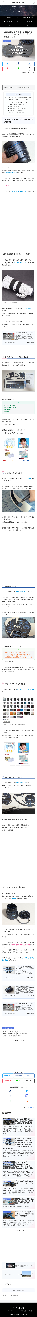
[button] (33, 621)
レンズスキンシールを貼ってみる (18, 102)
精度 (13, 1036)
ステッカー (19, 1031)
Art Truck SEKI (18, 2)
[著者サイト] (10, 1091)
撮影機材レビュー (8, 1028)
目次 (16, 94)
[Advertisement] (18, 79)
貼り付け (19, 1036)
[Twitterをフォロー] (26, 1091)
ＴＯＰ (10, 1311)
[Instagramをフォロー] (26, 1096)
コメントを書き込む (18, 1290)
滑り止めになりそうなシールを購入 (18, 100)
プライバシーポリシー (27, 1311)
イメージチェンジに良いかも (17, 113)
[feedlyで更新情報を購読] (10, 1101)
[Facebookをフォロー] (10, 1096)
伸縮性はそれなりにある (17, 104)
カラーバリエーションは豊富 (18, 108)
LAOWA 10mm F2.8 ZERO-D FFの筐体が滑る (19, 98)
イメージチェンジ (8, 1031)
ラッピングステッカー (9, 1033)
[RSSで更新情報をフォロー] (26, 1101)
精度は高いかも (14, 106)
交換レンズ (7, 1036)
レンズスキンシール (23, 1033)
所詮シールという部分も (17, 110)
